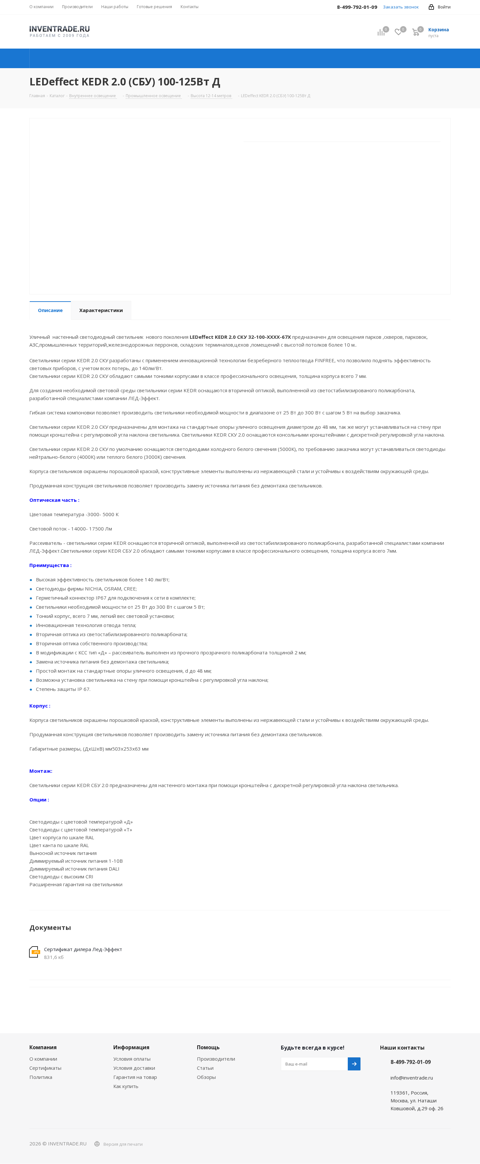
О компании (43, 1058)
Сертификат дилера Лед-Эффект (83, 949)
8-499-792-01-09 (411, 1062)
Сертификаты (45, 1068)
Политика (40, 1077)
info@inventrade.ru (412, 1077)
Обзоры (206, 1077)
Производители (216, 1058)
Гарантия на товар (135, 1077)
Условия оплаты (132, 1058)
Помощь (208, 1047)
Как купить (125, 1086)
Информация (131, 1047)
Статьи (205, 1068)
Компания (43, 1047)
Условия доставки (134, 1068)
